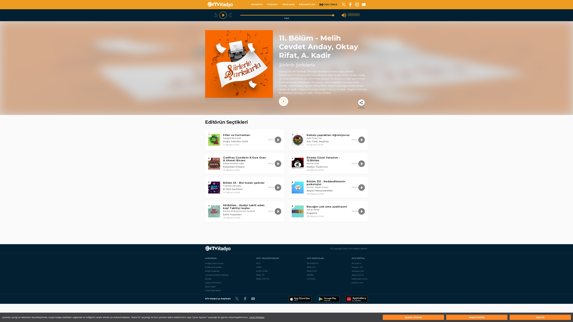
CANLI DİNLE (330, 4)
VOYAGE (311, 279)
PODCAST (272, 4)
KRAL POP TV (262, 279)
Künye (208, 279)
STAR (258, 267)
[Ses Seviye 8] (356, 15)
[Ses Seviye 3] (350, 15)
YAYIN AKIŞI (288, 4)
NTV (258, 263)
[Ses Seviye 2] (349, 15)
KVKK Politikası (212, 271)
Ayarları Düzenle (413, 317)
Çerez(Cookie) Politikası (216, 275)
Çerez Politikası (256, 317)
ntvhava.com (358, 271)
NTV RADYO (313, 263)
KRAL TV (260, 275)
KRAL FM (311, 267)
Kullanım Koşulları (213, 267)
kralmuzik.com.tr (360, 279)
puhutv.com (357, 282)
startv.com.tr (358, 275)
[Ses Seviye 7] (355, 15)
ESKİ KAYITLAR (307, 4)
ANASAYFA (257, 4)
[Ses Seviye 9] (357, 15)
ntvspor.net (357, 267)
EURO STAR (262, 271)
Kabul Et (540, 317)
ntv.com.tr (357, 263)
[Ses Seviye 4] (351, 15)
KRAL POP (312, 271)
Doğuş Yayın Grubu (214, 263)
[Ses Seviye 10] (359, 15)
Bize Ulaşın (210, 286)
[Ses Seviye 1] (348, 15)
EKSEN (310, 275)
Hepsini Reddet (477, 317)
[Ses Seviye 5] (353, 15)
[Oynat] (223, 15)
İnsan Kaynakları (213, 290)
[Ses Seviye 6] (354, 15)
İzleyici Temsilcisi (213, 282)
